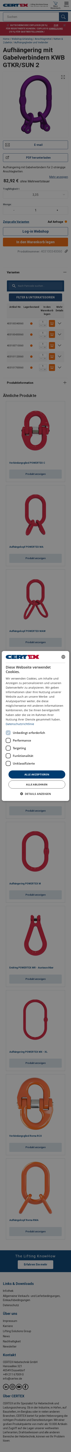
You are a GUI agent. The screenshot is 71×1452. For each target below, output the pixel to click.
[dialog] (35, 726)
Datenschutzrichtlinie (20, 724)
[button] (35, 794)
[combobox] (63, 657)
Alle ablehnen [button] (37, 784)
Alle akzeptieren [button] (36, 774)
